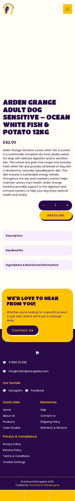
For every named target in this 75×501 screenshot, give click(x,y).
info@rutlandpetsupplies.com (28, 371)
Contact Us (22, 330)
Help (43, 410)
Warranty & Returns (53, 428)
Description (14, 236)
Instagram (15, 390)
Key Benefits (14, 250)
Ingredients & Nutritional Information (32, 265)
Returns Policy (12, 450)
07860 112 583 (17, 362)
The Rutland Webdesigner (44, 485)
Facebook (37, 390)
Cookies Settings (14, 462)
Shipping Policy (50, 422)
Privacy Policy (12, 444)
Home (7, 410)
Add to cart (55, 215)
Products (9, 422)
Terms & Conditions (16, 456)
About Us (9, 416)
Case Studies (11, 428)
